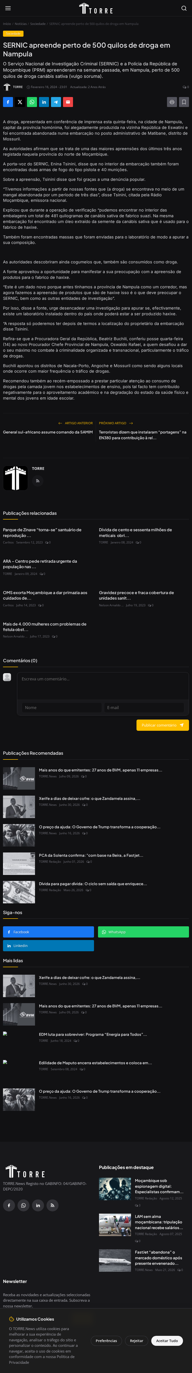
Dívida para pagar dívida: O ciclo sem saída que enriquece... (93, 883)
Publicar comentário (159, 725)
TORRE (38, 468)
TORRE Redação (50, 861)
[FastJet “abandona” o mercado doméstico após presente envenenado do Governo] (115, 1260)
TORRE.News (48, 776)
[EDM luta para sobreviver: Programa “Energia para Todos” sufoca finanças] (19, 1043)
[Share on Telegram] (56, 102)
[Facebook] (9, 1205)
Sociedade (38, 23)
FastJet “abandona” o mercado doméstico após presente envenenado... (158, 1258)
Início (7, 23)
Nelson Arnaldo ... (111, 605)
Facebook (21, 932)
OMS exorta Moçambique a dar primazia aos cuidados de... (45, 595)
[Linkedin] (38, 1205)
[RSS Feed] (38, 481)
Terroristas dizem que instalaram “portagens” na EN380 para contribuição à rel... (142, 434)
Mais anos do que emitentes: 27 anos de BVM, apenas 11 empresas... (100, 769)
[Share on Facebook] (8, 102)
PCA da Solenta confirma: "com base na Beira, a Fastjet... (91, 855)
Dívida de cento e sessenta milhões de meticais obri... (135, 532)
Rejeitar (136, 1340)
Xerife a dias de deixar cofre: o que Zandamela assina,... (89, 798)
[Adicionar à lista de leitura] (184, 102)
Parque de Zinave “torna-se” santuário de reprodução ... (42, 532)
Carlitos (8, 542)
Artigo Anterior (78, 423)
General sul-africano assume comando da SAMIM (48, 431)
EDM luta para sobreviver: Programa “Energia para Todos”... (93, 1034)
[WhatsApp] (24, 1205)
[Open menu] (8, 8)
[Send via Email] (68, 102)
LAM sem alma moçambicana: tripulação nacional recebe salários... (159, 1222)
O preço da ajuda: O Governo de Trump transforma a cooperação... (99, 826)
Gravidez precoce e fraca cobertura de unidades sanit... (136, 595)
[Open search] (184, 8)
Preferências (106, 1340)
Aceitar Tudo (167, 1340)
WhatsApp (117, 932)
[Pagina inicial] (96, 8)
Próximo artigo (113, 423)
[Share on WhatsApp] (32, 102)
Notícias (21, 23)
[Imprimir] (172, 102)
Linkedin (21, 945)
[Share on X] (20, 102)
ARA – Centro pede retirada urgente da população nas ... (40, 563)
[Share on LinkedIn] (44, 102)
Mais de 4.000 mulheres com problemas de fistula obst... (44, 626)
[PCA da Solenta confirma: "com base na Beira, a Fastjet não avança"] (19, 863)
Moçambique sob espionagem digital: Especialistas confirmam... (159, 1186)
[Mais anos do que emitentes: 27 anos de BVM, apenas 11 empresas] (19, 778)
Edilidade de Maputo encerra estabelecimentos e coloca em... (95, 1062)
